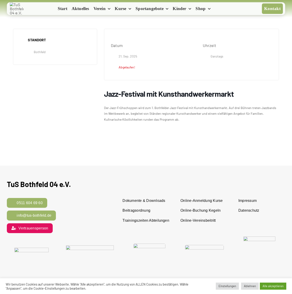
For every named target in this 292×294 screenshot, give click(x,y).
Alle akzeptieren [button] (273, 286)
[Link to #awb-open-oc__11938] (220, 9)
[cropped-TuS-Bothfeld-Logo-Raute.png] (16, 4)
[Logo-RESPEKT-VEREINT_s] (31, 249)
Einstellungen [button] (227, 286)
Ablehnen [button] (250, 286)
